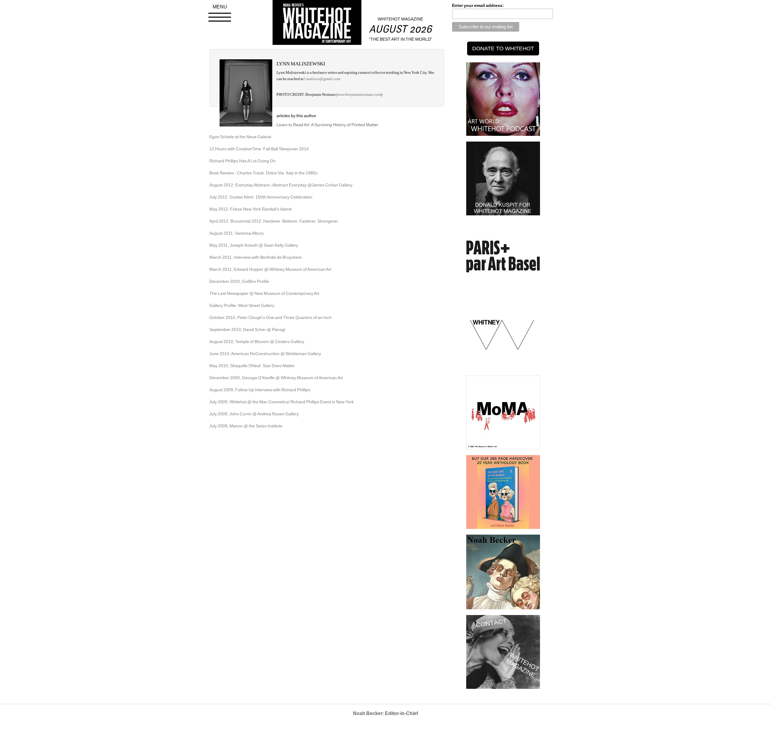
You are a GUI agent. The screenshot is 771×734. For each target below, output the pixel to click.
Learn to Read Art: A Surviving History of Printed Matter (327, 124)
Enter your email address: (478, 5)
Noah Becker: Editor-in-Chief (385, 713)
